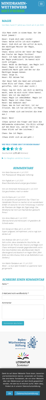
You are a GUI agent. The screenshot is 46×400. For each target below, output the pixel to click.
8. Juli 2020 (23, 239)
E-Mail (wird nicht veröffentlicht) (15, 293)
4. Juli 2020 (23, 172)
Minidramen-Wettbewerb (14, 7)
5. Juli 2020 (20, 197)
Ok (9, 393)
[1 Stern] (4, 149)
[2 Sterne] (8, 149)
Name (5, 284)
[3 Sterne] (12, 149)
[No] (43, 384)
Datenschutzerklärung (27, 393)
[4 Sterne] (16, 149)
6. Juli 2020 (26, 229)
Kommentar (6, 302)
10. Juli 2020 (27, 263)
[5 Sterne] (21, 149)
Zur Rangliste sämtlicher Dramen (16, 158)
